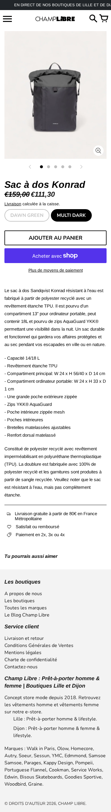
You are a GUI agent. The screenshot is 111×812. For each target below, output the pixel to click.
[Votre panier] (103, 19)
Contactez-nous (21, 667)
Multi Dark (71, 215)
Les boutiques (19, 601)
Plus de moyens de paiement (55, 270)
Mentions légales (22, 652)
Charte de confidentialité (30, 659)
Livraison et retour (24, 638)
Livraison (12, 203)
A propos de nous (23, 593)
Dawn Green (27, 215)
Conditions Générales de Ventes (38, 645)
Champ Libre (72, 803)
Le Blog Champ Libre (26, 615)
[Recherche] (93, 19)
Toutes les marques (25, 608)
